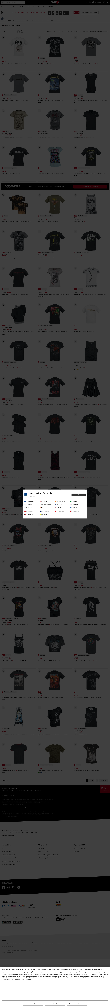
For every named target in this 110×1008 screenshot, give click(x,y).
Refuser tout (55, 1004)
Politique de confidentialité (24, 979)
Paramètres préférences (76, 1004)
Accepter (33, 1004)
